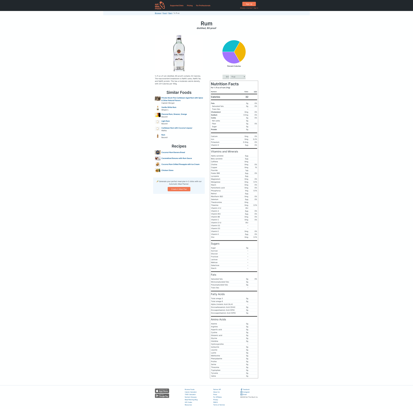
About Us (216, 392)
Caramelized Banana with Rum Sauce (176, 158)
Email (245, 394)
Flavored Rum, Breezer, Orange (174, 114)
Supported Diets (176, 5)
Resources (188, 405)
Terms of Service (219, 405)
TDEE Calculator (190, 394)
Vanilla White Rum (168, 107)
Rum (170, 13)
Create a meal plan (179, 189)
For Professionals (203, 5)
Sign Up (249, 4)
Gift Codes (188, 402)
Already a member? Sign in (249, 8)
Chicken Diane (167, 170)
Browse (158, 13)
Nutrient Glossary (191, 397)
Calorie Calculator (191, 392)
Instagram (246, 392)
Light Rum (165, 121)
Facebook (246, 389)
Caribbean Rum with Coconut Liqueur (176, 128)
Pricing (190, 5)
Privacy (215, 400)
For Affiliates (217, 397)
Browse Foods (189, 389)
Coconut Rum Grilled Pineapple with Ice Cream (180, 164)
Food (165, 13)
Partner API (217, 389)
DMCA (215, 402)
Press (215, 394)
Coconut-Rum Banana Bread (173, 152)
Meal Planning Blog (191, 400)
